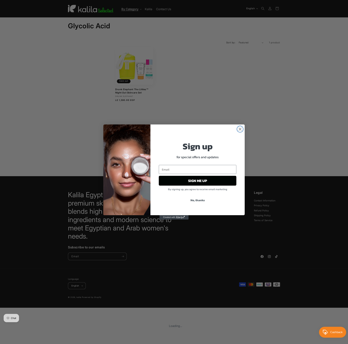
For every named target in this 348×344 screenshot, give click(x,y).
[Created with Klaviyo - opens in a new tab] (174, 217)
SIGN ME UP (197, 180)
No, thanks (197, 200)
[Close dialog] (240, 129)
